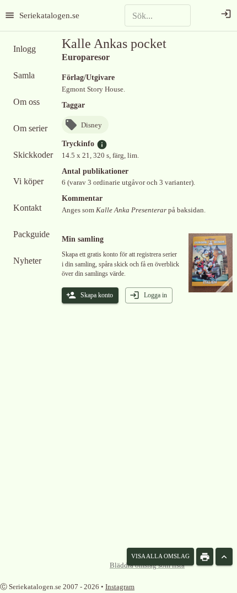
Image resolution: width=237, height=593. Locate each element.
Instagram (119, 587)
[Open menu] (9, 15)
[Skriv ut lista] (204, 556)
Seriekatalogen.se (49, 15)
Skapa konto (96, 295)
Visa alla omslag (160, 556)
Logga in (155, 295)
